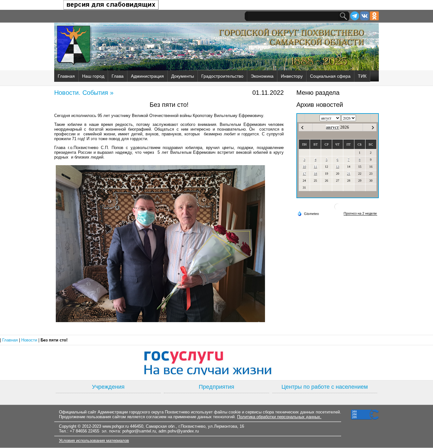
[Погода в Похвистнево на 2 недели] (360, 213)
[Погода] (308, 213)
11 (315, 166)
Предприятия (216, 387)
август (332, 127)
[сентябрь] (373, 127)
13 (337, 166)
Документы (182, 76)
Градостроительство (222, 76)
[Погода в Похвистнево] (337, 209)
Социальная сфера (330, 76)
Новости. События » (83, 92)
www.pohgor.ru (115, 426)
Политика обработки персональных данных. (279, 416)
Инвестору (292, 76)
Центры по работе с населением (324, 387)
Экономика (262, 76)
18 (315, 173)
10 (304, 166)
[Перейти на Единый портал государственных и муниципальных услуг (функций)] (216, 362)
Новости (29, 340)
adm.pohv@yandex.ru (178, 431)
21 (348, 173)
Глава (118, 76)
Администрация (147, 76)
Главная (66, 76)
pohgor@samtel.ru (139, 431)
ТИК (362, 76)
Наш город (93, 76)
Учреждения (108, 387)
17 (304, 173)
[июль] (302, 127)
